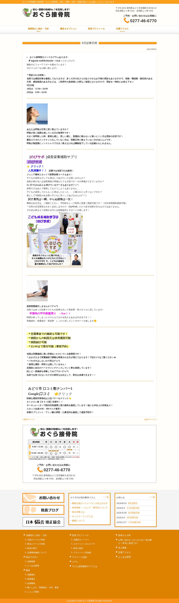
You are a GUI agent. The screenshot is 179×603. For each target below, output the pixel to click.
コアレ (75, 561)
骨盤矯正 (31, 575)
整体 (28, 570)
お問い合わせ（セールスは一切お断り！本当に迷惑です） (135, 541)
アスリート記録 (80, 557)
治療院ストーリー (81, 540)
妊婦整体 (31, 583)
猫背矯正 (31, 579)
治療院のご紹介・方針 (36, 535)
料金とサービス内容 (36, 544)
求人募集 (122, 548)
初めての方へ (32, 557)
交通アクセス (124, 552)
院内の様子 (32, 548)
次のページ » (150, 419)
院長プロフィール (80, 535)
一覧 (107, 497)
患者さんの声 (124, 535)
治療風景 (31, 561)
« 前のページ (28, 419)
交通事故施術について (37, 552)
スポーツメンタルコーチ (84, 544)
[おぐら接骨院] (46, 16)
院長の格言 (78, 548)
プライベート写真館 (82, 552)
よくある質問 (33, 566)
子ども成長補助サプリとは (84, 566)
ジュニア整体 (33, 592)
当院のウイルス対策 (36, 540)
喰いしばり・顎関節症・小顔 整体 (43, 587)
